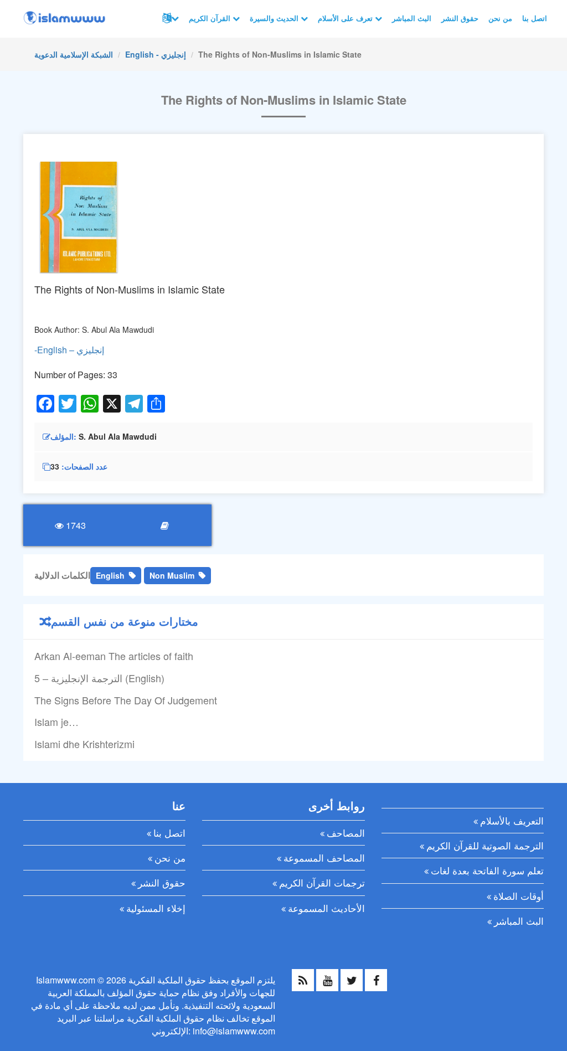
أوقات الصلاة (518, 896)
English (110, 575)
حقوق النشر (459, 18)
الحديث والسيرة (275, 18)
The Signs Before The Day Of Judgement (125, 700)
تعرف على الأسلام (346, 18)
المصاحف (346, 832)
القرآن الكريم (211, 18)
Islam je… (56, 721)
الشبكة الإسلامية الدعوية (73, 54)
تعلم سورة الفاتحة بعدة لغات (487, 870)
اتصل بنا (534, 18)
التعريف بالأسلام (512, 820)
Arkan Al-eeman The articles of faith (113, 655)
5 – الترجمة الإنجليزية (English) (99, 678)
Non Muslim (172, 575)
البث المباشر (411, 18)
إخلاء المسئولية (155, 908)
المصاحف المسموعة (324, 857)
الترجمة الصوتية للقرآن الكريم (485, 845)
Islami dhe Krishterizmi (84, 743)
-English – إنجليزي (69, 349)
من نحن (500, 18)
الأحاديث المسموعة (326, 908)
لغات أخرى (169, 18)
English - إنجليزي (155, 54)
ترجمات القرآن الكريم (322, 882)
